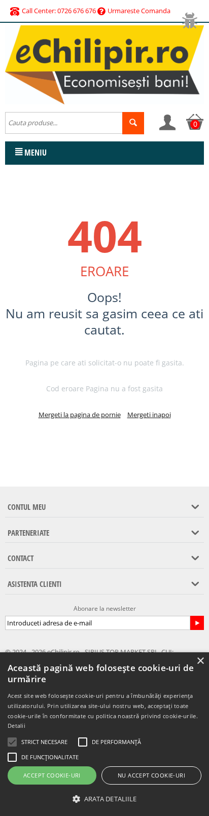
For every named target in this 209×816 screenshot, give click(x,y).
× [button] (200, 661)
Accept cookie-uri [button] (52, 775)
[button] (104, 799)
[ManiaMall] (104, 63)
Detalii (16, 725)
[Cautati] (133, 123)
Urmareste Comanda (139, 10)
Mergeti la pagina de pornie (80, 414)
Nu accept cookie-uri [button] (151, 775)
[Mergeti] (197, 623)
